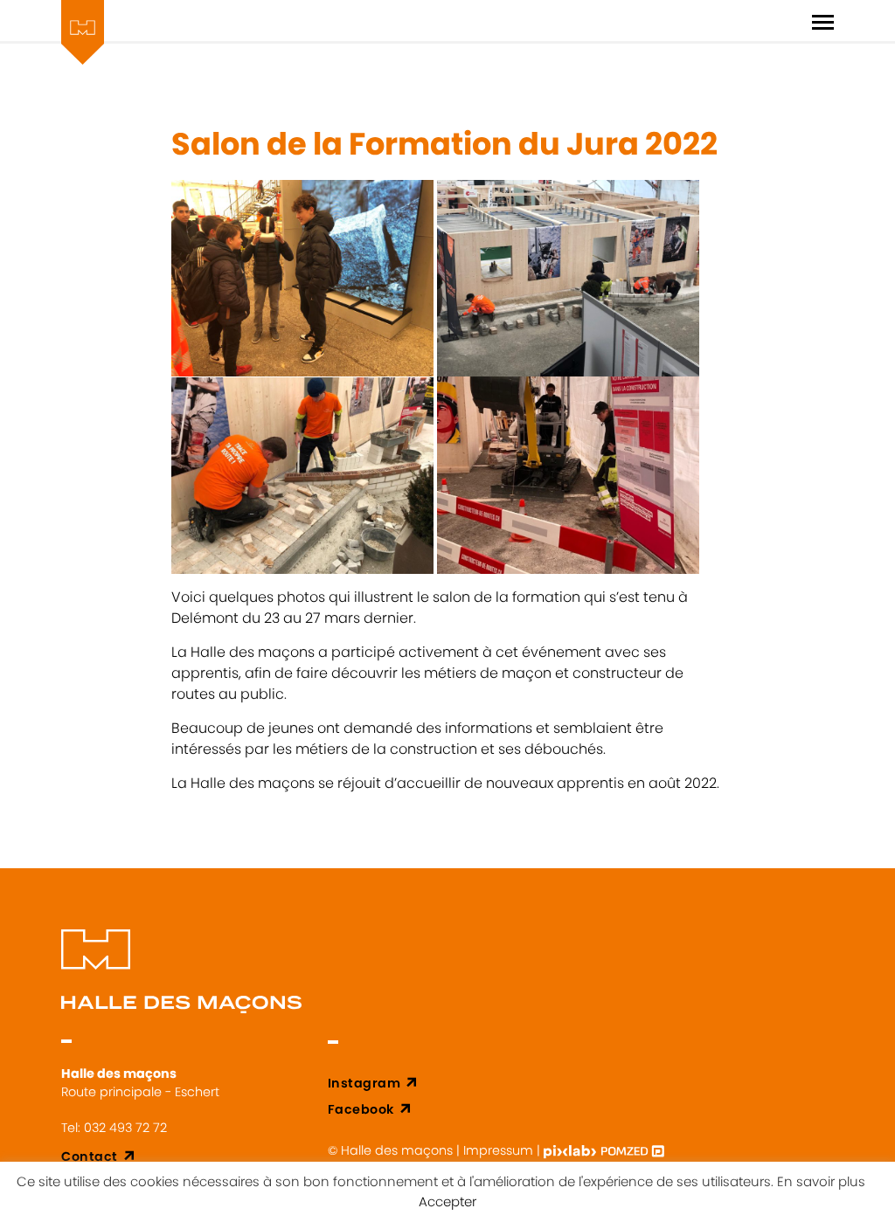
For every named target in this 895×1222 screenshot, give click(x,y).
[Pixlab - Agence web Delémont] (572, 1150)
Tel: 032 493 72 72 (114, 1127)
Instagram (364, 1083)
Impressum (498, 1150)
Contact (89, 1156)
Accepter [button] (447, 1201)
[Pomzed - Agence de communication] (632, 1150)
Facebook (361, 1109)
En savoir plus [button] (821, 1181)
